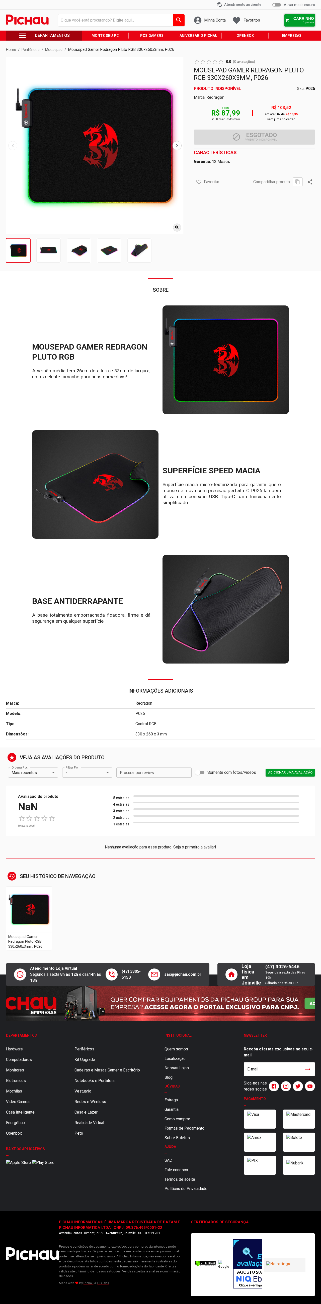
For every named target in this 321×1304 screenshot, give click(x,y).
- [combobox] (66, 772)
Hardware (14, 1049)
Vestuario (82, 1091)
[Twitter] (297, 1086)
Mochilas (14, 1091)
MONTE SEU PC (105, 36)
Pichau (89, 1283)
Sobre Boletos (177, 1137)
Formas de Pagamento (184, 1128)
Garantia (172, 1109)
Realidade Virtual (89, 1122)
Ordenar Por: (20, 767)
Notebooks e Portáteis (94, 1080)
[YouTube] (309, 1086)
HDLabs (103, 1283)
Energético (15, 1122)
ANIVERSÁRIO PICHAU (198, 36)
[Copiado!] (298, 181)
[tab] (18, 250)
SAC (168, 1160)
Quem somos (176, 1049)
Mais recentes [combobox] (24, 772)
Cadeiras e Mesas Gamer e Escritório (107, 1070)
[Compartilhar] (310, 182)
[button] (199, 182)
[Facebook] (273, 1086)
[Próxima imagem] (177, 145)
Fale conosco (176, 1169)
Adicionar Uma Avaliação (290, 772)
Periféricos (84, 1049)
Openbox (14, 1133)
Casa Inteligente (20, 1112)
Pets (78, 1133)
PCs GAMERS (152, 36)
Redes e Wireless (90, 1101)
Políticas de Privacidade (186, 1188)
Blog (169, 1077)
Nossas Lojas (177, 1067)
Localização (175, 1058)
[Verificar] (205, 1265)
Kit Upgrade (84, 1059)
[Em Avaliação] (246, 1264)
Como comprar (177, 1119)
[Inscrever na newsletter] (307, 1069)
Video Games (18, 1101)
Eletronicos (16, 1080)
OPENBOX (245, 36)
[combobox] (120, 20)
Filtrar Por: (72, 767)
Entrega (171, 1100)
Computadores (19, 1059)
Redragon (215, 97)
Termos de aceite (180, 1179)
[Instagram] (285, 1086)
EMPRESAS (291, 36)
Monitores (15, 1070)
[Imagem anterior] (12, 145)
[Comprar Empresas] (160, 1003)
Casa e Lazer (86, 1112)
